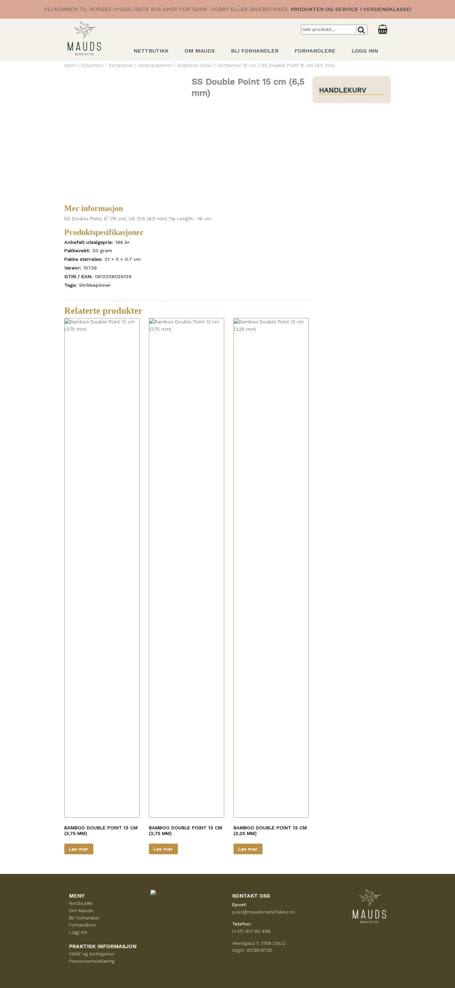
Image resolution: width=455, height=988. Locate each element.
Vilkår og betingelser (92, 953)
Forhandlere (314, 51)
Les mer (78, 849)
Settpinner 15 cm (237, 65)
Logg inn (364, 51)
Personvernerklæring (92, 961)
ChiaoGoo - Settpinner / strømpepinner (126, 65)
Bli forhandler (254, 51)
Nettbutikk (151, 51)
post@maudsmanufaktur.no (263, 911)
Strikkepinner (95, 285)
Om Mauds (200, 51)
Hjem (70, 65)
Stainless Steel (194, 65)
